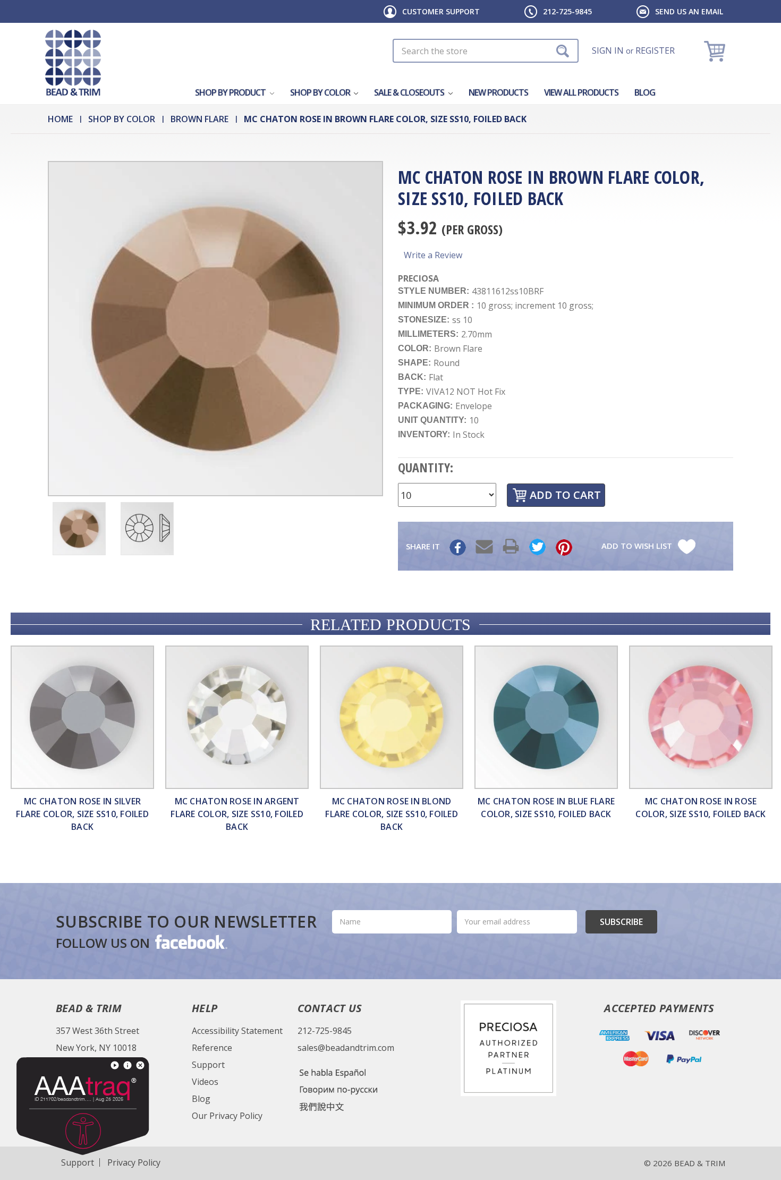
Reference (212, 1048)
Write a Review (433, 255)
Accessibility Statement (237, 1031)
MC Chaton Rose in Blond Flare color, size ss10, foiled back (391, 814)
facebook (190, 941)
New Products (498, 92)
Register (655, 50)
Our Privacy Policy (227, 1116)
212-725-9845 (567, 11)
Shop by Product (231, 92)
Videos (205, 1082)
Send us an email (689, 11)
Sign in (608, 50)
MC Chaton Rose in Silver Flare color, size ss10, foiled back (82, 814)
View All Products (581, 92)
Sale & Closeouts (410, 92)
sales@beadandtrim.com (346, 1048)
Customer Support (441, 11)
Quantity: (425, 467)
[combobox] (486, 51)
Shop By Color (321, 92)
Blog (644, 92)
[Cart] (716, 51)
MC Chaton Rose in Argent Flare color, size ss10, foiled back (237, 814)
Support (208, 1065)
